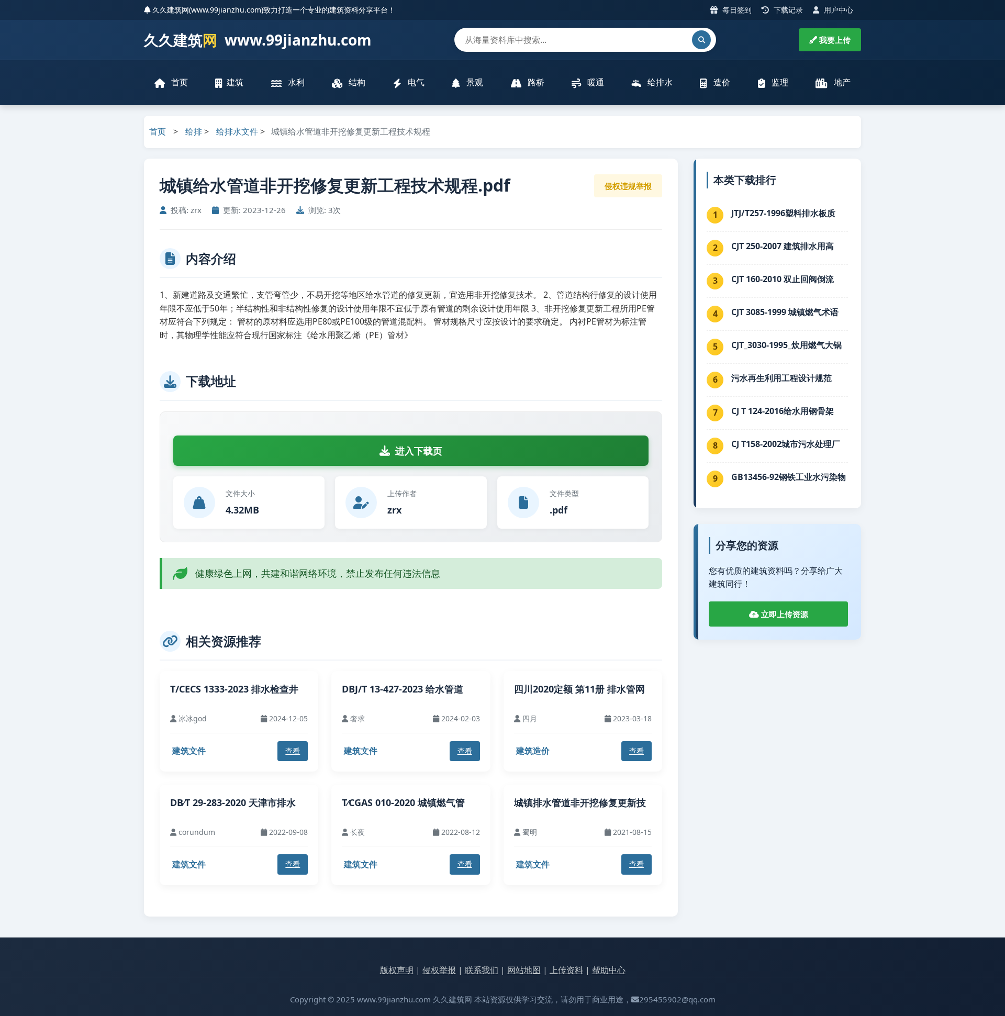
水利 (295, 82)
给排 (193, 131)
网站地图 (524, 970)
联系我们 (481, 970)
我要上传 (834, 40)
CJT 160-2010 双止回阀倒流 (782, 279)
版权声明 (397, 970)
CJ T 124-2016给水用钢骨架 (782, 411)
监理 (778, 82)
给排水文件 (237, 131)
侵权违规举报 (628, 186)
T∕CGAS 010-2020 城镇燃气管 (403, 802)
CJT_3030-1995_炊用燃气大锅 (786, 345)
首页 (178, 82)
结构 (356, 82)
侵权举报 (439, 970)
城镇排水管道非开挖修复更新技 (580, 802)
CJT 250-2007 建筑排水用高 (782, 246)
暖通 (594, 82)
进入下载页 (418, 450)
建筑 (235, 82)
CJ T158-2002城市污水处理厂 (785, 444)
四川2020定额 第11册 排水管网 (579, 689)
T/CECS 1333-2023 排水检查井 (234, 689)
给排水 (659, 82)
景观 (473, 82)
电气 (415, 82)
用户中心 (837, 10)
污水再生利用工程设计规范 (781, 378)
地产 (841, 82)
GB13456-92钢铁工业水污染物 (788, 477)
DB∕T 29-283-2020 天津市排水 (233, 802)
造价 (720, 82)
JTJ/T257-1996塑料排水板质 (783, 213)
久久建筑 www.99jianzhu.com (258, 40)
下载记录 (787, 10)
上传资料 (566, 970)
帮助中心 (609, 970)
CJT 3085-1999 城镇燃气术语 (785, 312)
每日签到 (736, 10)
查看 (292, 751)
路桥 (535, 82)
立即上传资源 (783, 614)
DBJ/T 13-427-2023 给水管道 (402, 689)
